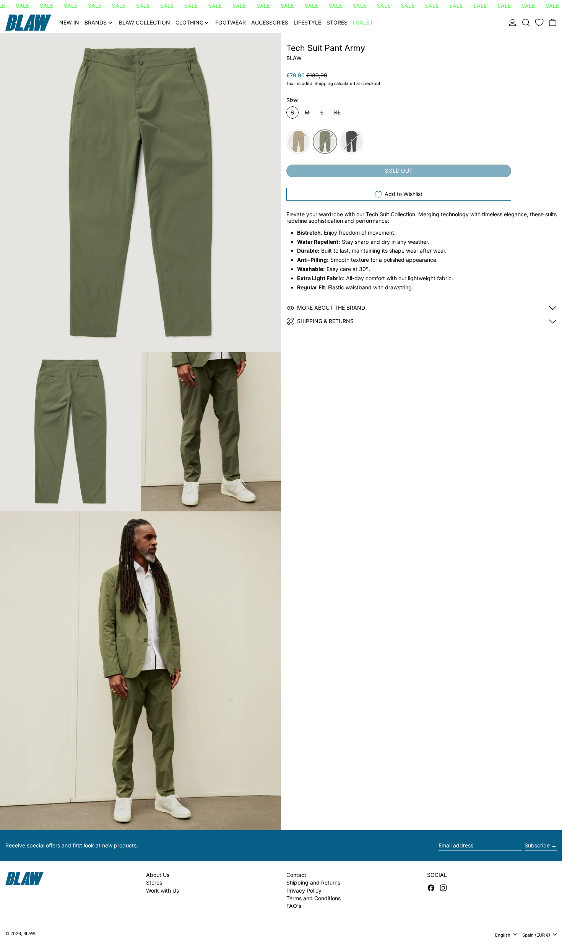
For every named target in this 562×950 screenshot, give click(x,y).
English (503, 934)
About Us (157, 875)
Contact (296, 875)
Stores (154, 882)
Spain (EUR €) (536, 934)
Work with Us (162, 890)
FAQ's (293, 906)
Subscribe (537, 845)
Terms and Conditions (313, 898)
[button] (526, 22)
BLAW (294, 58)
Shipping (324, 83)
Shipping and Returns (313, 882)
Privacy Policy (304, 890)
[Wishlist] (539, 22)
